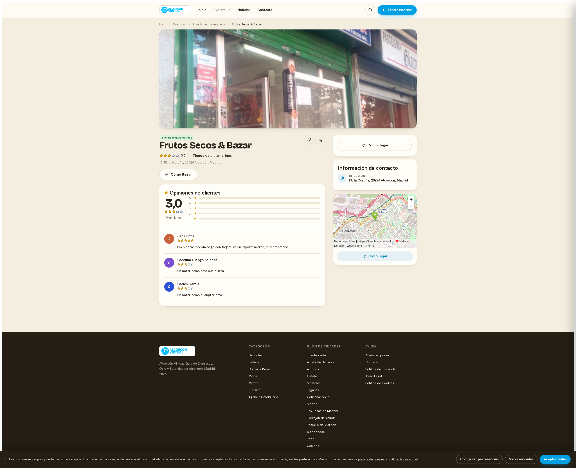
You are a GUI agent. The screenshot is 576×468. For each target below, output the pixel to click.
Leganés (313, 390)
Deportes (256, 355)
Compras (179, 24)
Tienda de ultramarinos (209, 24)
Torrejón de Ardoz (321, 418)
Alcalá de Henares (320, 362)
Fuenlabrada (316, 355)
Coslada (313, 445)
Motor (253, 383)
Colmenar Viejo (318, 397)
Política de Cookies (379, 383)
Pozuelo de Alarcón (321, 425)
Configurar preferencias (479, 459)
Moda (253, 376)
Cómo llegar (181, 174)
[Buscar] (370, 10)
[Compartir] (320, 140)
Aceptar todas (555, 459)
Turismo (255, 390)
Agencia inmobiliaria (263, 397)
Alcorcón (314, 369)
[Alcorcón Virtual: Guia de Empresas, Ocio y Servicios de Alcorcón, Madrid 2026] (174, 9)
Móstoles (314, 383)
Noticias (244, 10)
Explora (219, 10)
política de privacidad (403, 459)
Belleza (254, 362)
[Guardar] (309, 140)
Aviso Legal (373, 376)
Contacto (264, 10)
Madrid (312, 404)
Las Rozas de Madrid (322, 411)
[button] (288, 78)
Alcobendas (316, 432)
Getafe (312, 376)
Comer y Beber (260, 369)
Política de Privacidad (381, 369)
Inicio (202, 10)
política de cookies (371, 459)
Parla (311, 439)
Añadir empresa (400, 10)
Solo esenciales (521, 459)
